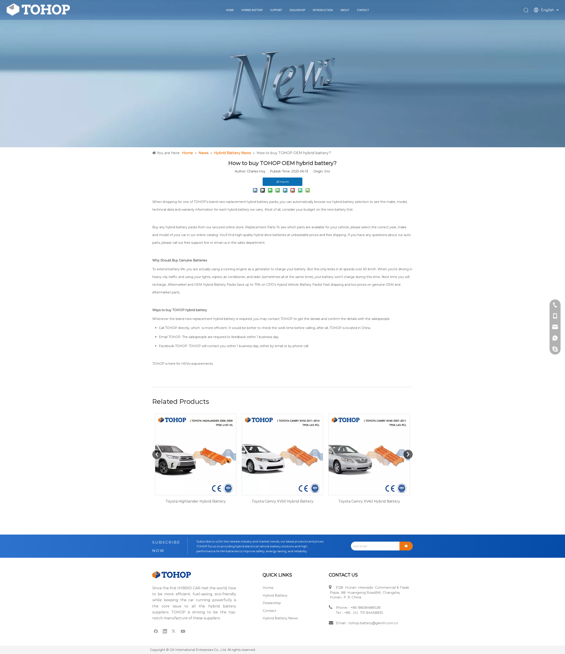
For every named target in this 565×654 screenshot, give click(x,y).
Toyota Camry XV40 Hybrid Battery (282, 501)
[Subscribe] (406, 546)
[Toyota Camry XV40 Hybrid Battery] (282, 454)
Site (327, 171)
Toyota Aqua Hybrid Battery (369, 501)
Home (268, 588)
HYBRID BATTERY (252, 10)
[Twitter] (173, 631)
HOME (230, 10)
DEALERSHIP (297, 10)
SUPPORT (276, 10)
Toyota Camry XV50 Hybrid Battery (196, 501)
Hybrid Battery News (280, 618)
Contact (269, 611)
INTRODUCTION (323, 10)
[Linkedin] (164, 631)
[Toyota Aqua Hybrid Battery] (369, 454)
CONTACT (363, 10)
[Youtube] (182, 631)
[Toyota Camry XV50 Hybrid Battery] (195, 454)
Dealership (272, 603)
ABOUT (344, 10)
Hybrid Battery (275, 595)
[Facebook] (155, 631)
